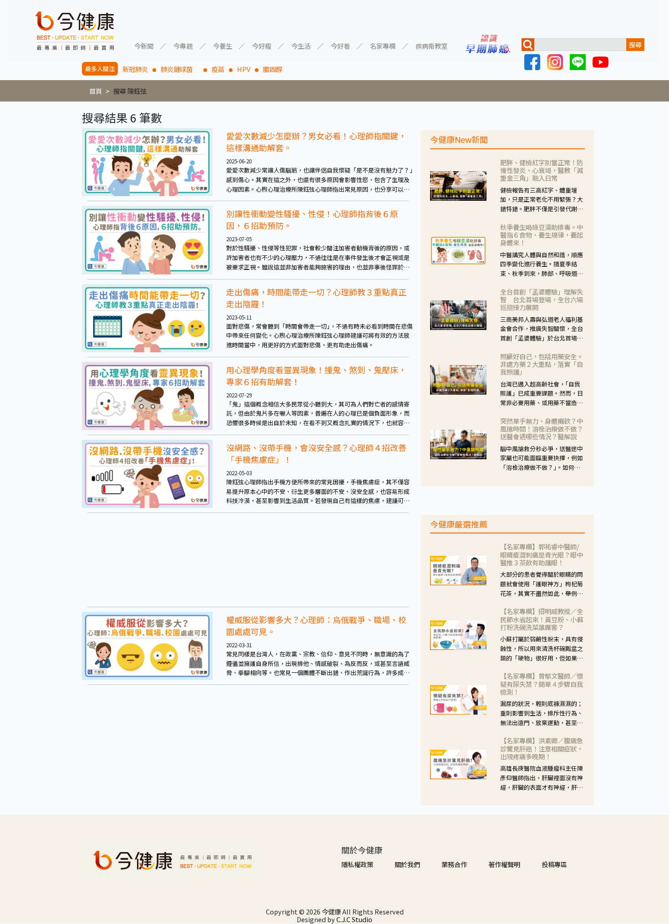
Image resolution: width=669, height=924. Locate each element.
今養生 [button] (222, 45)
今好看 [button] (340, 45)
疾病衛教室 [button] (431, 45)
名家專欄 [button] (382, 45)
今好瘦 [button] (261, 45)
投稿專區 (554, 864)
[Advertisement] (248, 560)
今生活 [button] (300, 45)
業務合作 (454, 864)
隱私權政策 (357, 864)
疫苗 (218, 69)
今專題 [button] (183, 45)
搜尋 (635, 44)
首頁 (95, 91)
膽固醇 (272, 69)
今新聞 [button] (143, 45)
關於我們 (407, 864)
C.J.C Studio (354, 919)
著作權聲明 (504, 864)
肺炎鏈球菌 (180, 69)
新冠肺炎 (135, 69)
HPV (243, 69)
